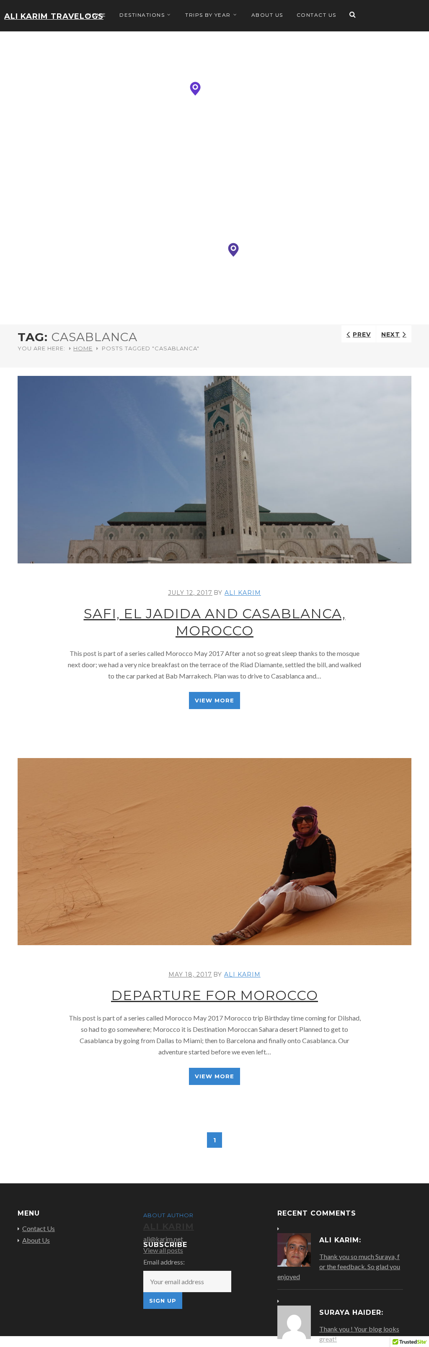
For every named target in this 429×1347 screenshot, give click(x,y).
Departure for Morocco (214, 995)
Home (96, 15)
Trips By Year (208, 15)
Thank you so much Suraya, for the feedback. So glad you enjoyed (338, 1266)
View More (214, 700)
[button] (195, 88)
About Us (267, 15)
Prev (362, 334)
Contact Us (316, 15)
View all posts (163, 1250)
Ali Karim (243, 592)
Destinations (142, 15)
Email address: (164, 1262)
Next (390, 334)
